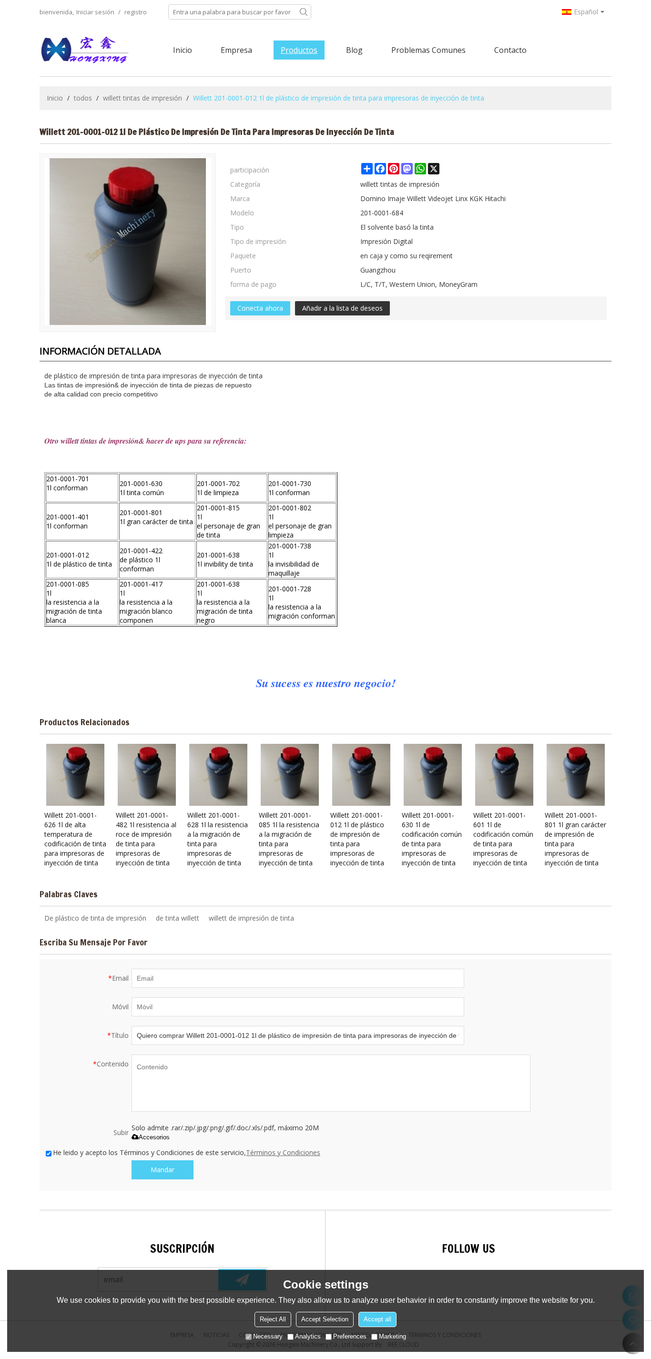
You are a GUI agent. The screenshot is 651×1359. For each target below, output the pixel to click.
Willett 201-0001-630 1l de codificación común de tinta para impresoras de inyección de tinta (432, 839)
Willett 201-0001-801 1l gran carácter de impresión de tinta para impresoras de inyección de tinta (575, 839)
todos (83, 97)
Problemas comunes (428, 50)
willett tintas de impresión (142, 97)
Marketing (392, 1336)
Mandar (162, 1169)
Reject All (273, 1319)
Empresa (236, 50)
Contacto (510, 50)
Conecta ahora (260, 308)
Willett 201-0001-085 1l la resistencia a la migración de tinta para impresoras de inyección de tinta (289, 839)
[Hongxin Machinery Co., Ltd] (85, 50)
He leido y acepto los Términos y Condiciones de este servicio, (186, 1152)
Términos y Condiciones (283, 1152)
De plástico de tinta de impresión (95, 918)
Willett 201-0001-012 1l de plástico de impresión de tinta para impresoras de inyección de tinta (357, 839)
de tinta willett (177, 918)
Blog (354, 50)
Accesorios (154, 1137)
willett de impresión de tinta (251, 918)
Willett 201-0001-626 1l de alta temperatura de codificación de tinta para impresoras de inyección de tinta (75, 839)
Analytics (308, 1336)
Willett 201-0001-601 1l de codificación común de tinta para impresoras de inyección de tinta (503, 839)
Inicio (182, 50)
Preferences (349, 1336)
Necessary (268, 1336)
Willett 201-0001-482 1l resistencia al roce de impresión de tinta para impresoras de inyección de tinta (146, 839)
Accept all (377, 1319)
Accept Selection (324, 1319)
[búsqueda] (303, 12)
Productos (299, 50)
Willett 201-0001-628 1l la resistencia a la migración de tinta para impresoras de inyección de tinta (217, 839)
